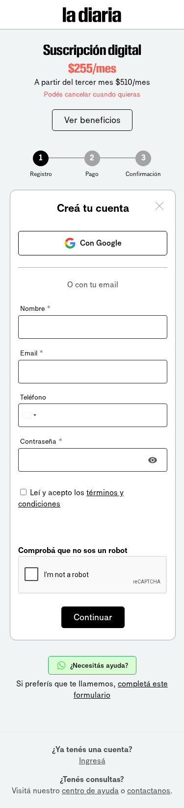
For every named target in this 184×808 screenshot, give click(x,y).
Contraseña (41, 441)
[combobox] (29, 415)
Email (31, 353)
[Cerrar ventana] (159, 207)
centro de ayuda (90, 790)
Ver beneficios (92, 120)
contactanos (148, 790)
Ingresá (92, 760)
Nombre (35, 308)
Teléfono (33, 397)
